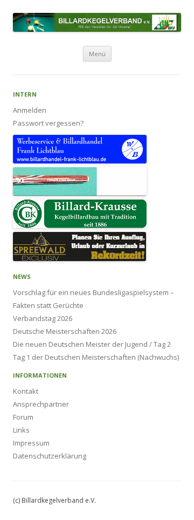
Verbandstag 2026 (42, 318)
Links (21, 430)
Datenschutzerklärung (49, 456)
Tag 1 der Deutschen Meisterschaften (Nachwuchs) (96, 357)
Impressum (31, 443)
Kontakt (25, 391)
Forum (23, 417)
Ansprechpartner (41, 404)
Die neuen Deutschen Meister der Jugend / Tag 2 (92, 344)
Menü (97, 54)
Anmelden (29, 110)
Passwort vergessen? (48, 123)
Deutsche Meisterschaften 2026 (64, 331)
